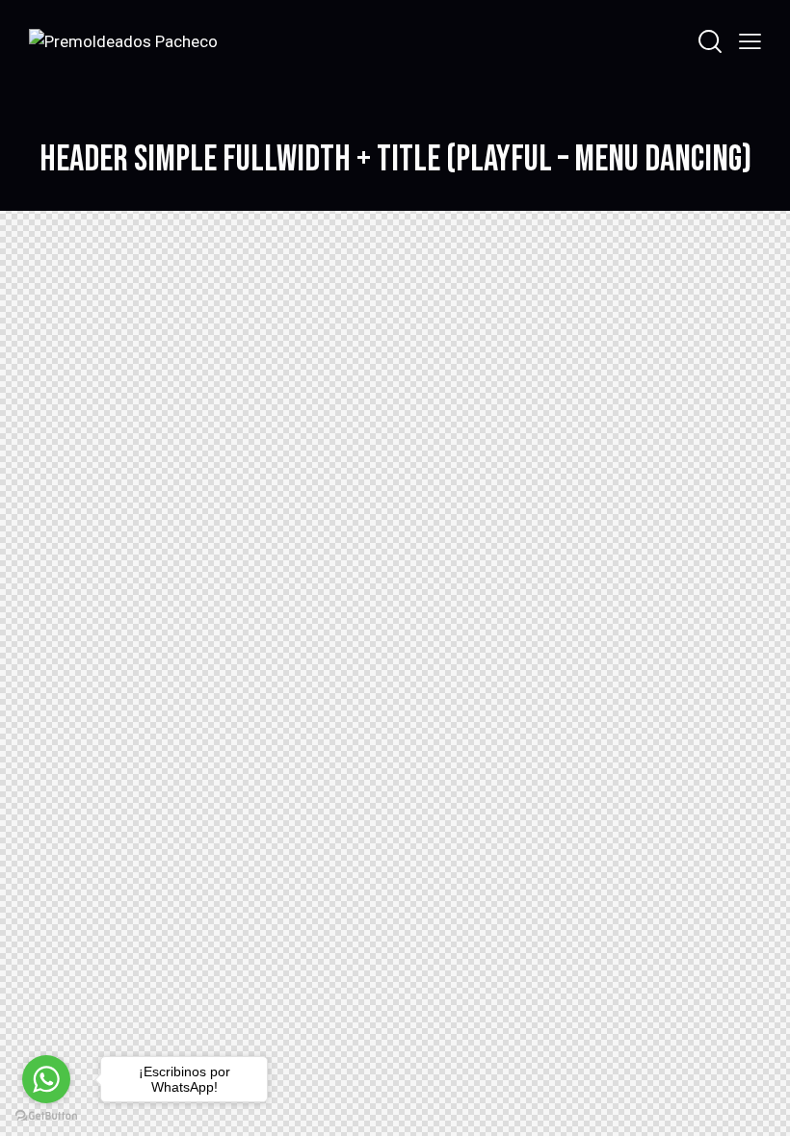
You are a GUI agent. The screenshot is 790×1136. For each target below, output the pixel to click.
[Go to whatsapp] (46, 1079)
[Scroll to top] (754, 1100)
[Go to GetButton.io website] (46, 1116)
